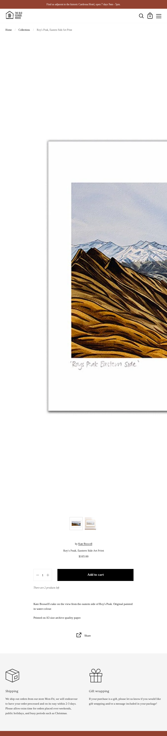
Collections (24, 29)
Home (8, 29)
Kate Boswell (85, 543)
